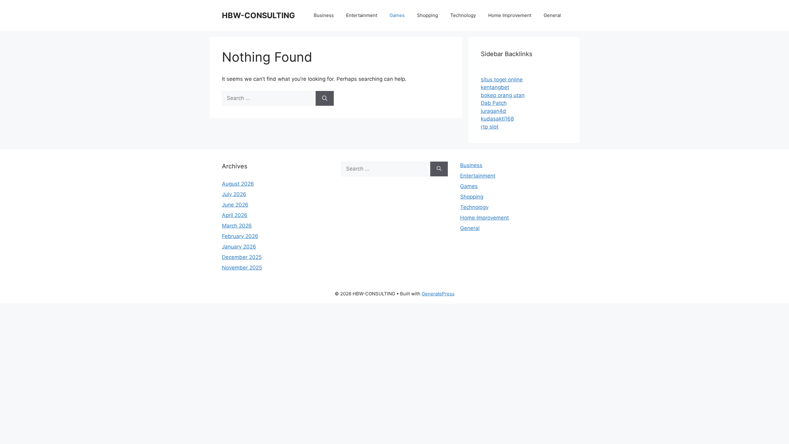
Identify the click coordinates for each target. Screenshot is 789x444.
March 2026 (237, 226)
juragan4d (493, 111)
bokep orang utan (503, 95)
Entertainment (361, 15)
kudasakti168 (497, 119)
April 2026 (234, 215)
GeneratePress (438, 294)
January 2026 (239, 247)
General (552, 15)
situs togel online (502, 79)
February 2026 (240, 236)
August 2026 (238, 184)
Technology (463, 15)
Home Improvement (509, 15)
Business (324, 15)
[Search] (325, 98)
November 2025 (242, 268)
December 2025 (242, 257)
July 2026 (234, 194)
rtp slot (489, 127)
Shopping (427, 15)
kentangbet (495, 87)
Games (397, 15)
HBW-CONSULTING (258, 15)
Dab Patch (494, 103)
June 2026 (235, 205)
